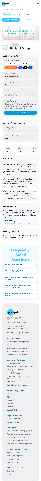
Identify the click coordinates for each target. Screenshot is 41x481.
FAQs (9, 474)
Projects (17, 14)
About (9, 394)
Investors (10, 403)
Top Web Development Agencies (19, 444)
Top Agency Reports (15, 370)
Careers (10, 407)
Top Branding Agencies (16, 437)
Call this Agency (28, 64)
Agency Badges (13, 459)
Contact (10, 400)
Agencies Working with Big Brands (20, 367)
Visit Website (12, 68)
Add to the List (12, 20)
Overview (7, 14)
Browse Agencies (8, 9)
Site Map (10, 471)
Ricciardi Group (22, 9)
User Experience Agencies (17, 348)
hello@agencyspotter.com (17, 322)
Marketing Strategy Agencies (18, 342)
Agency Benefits (13, 452)
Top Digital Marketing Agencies (19, 434)
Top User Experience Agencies (19, 440)
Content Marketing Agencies (18, 354)
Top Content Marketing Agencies (19, 431)
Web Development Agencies (17, 351)
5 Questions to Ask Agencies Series (18, 377)
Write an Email (12, 64)
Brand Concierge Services (17, 385)
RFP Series (11, 382)
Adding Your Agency (15, 456)
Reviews (26, 14)
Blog (9, 397)
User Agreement (13, 419)
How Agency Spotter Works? (18, 363)
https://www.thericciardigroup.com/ (16, 223)
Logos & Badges (13, 410)
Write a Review (20, 112)
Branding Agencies (14, 345)
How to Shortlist (13, 373)
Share (29, 20)
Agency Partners (13, 462)
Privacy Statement (14, 422)
